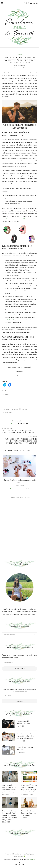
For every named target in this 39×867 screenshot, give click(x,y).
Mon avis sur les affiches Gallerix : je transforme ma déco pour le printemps (9, 788)
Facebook (19, 833)
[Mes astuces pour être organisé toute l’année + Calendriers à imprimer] (8, 737)
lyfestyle (15, 409)
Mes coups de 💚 (19, 856)
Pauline (22, 65)
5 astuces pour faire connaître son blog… (24, 722)
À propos (8, 854)
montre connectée (9, 412)
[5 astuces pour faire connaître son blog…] (8, 724)
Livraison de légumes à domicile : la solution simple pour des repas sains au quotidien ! (29, 788)
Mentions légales (28, 854)
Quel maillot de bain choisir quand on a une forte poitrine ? (28, 813)
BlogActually (31, 859)
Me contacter (16, 854)
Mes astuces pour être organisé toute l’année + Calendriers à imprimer (25, 736)
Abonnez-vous (19, 669)
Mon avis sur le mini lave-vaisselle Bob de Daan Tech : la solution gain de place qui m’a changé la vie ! (10, 815)
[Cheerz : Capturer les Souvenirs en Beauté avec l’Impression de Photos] (19, 466)
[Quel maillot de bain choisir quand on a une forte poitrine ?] (29, 802)
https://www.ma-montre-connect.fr (13, 219)
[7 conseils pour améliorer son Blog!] (8, 750)
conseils (6, 409)
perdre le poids (9, 320)
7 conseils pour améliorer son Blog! (26, 748)
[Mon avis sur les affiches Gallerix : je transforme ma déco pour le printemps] (10, 776)
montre (24, 409)
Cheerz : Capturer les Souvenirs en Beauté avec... (20, 481)
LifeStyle (19, 54)
